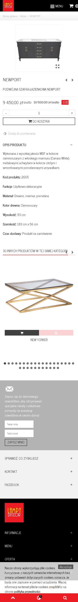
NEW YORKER (39, 339)
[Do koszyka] (22, 333)
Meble (23, 16)
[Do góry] (13, 597)
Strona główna (10, 16)
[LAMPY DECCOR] (8, 5)
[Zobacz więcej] (56, 333)
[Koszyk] (71, 6)
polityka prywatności (27, 591)
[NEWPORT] (39, 48)
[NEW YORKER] (39, 296)
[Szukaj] (65, 597)
